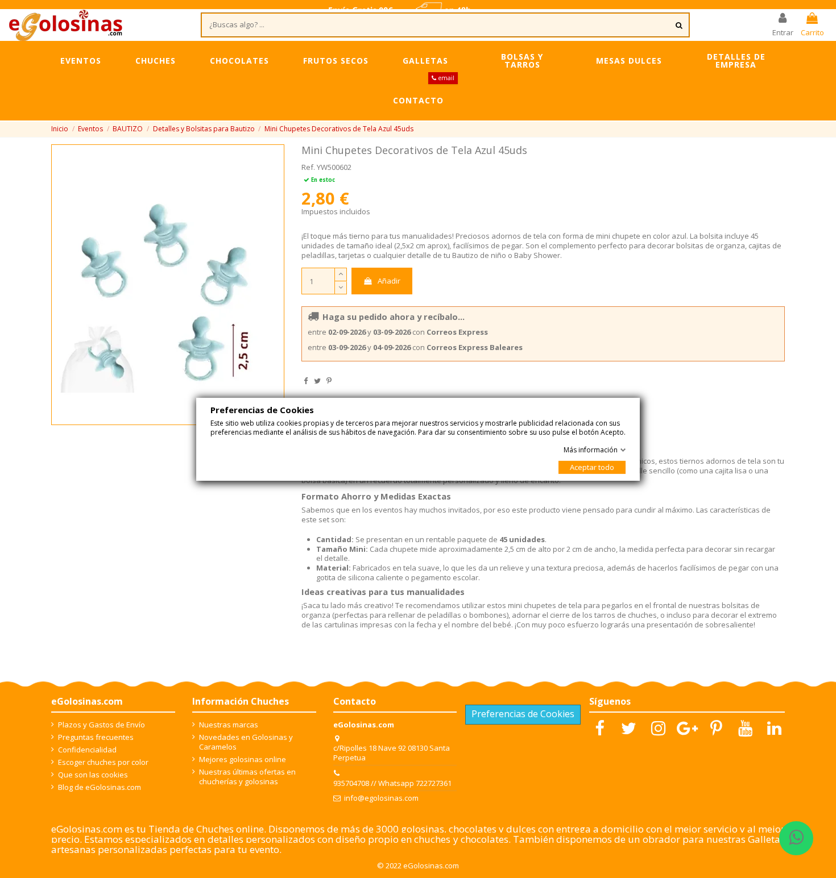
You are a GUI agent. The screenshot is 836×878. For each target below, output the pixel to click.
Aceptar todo (592, 467)
